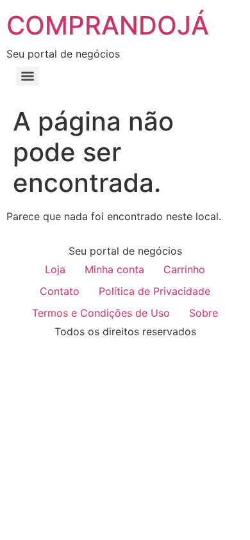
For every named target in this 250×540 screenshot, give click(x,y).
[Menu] (27, 76)
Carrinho (184, 269)
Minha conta (114, 269)
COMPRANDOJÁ (107, 25)
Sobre (203, 312)
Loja (55, 269)
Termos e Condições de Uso (101, 312)
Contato (59, 291)
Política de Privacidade (154, 291)
